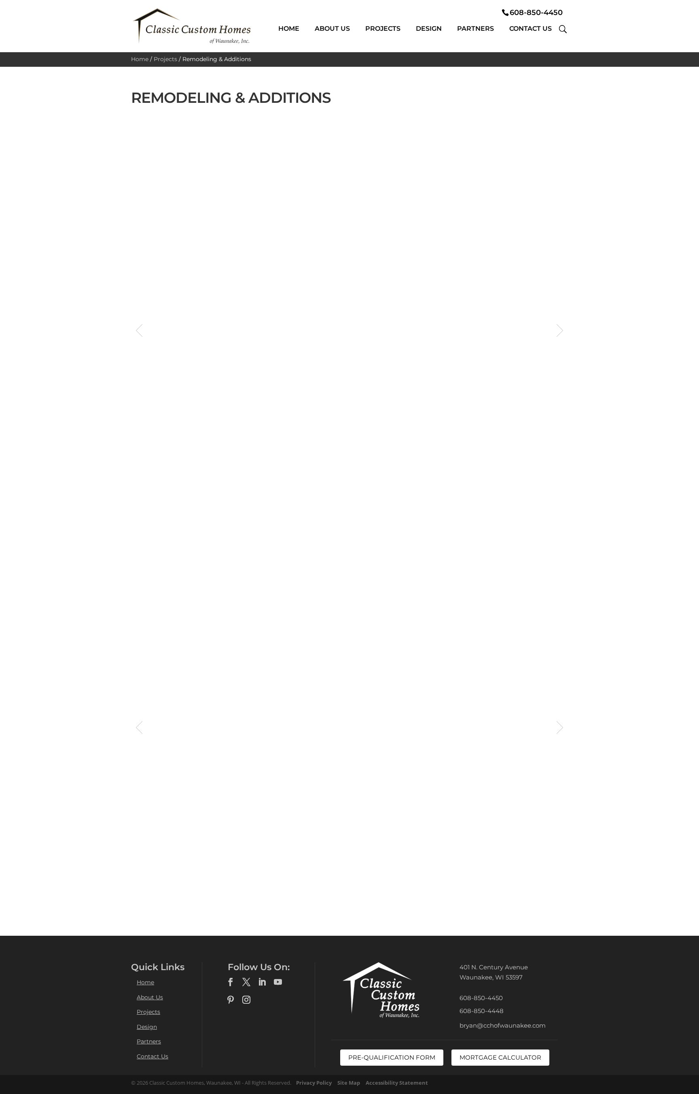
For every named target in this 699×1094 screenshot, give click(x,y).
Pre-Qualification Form (391, 1057)
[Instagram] (246, 1000)
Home (288, 28)
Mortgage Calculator (500, 1057)
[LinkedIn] (262, 982)
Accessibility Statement (397, 1082)
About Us (332, 28)
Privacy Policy (314, 1082)
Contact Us (530, 28)
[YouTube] (278, 982)
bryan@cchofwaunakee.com (503, 1025)
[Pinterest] (231, 1000)
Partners (475, 28)
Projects (382, 28)
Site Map (348, 1082)
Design (429, 28)
